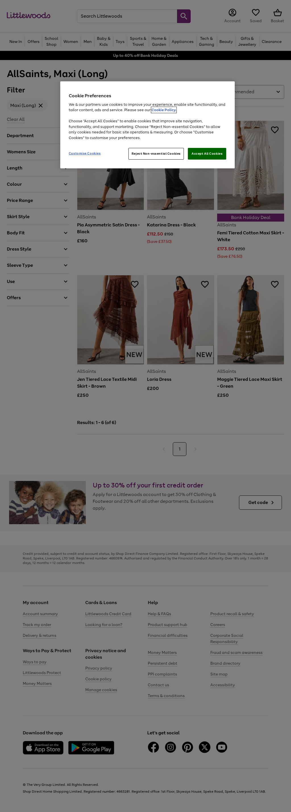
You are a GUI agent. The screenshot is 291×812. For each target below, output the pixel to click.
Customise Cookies (85, 153)
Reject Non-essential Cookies (156, 153)
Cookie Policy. (163, 110)
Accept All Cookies (207, 153)
